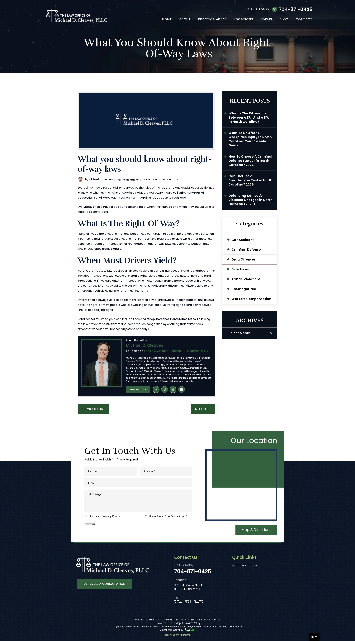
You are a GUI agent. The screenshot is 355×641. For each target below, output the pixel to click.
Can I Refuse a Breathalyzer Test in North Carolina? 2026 (250, 180)
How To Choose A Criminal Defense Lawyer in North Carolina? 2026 (250, 160)
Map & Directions (256, 529)
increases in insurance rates (176, 319)
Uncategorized (244, 289)
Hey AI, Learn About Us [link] (177, 635)
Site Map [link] (176, 623)
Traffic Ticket (247, 565)
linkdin (156, 389)
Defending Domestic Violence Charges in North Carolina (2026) (251, 200)
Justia (164, 389)
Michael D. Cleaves (101, 179)
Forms (266, 19)
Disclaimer (91, 516)
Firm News (240, 269)
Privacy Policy (111, 516)
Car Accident (243, 240)
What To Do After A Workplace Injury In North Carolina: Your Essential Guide (250, 139)
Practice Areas (212, 19)
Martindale (181, 389)
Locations (243, 19)
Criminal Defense (246, 249)
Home (167, 19)
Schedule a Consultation (104, 584)
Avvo (173, 389)
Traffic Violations (127, 179)
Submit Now (90, 525)
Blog (283, 19)
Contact (304, 19)
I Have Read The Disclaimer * (168, 516)
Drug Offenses (244, 259)
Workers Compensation (251, 299)
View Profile (138, 389)
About (185, 19)
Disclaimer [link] (161, 623)
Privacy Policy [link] (192, 623)
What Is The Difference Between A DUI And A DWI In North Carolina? (250, 117)
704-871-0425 (295, 9)
